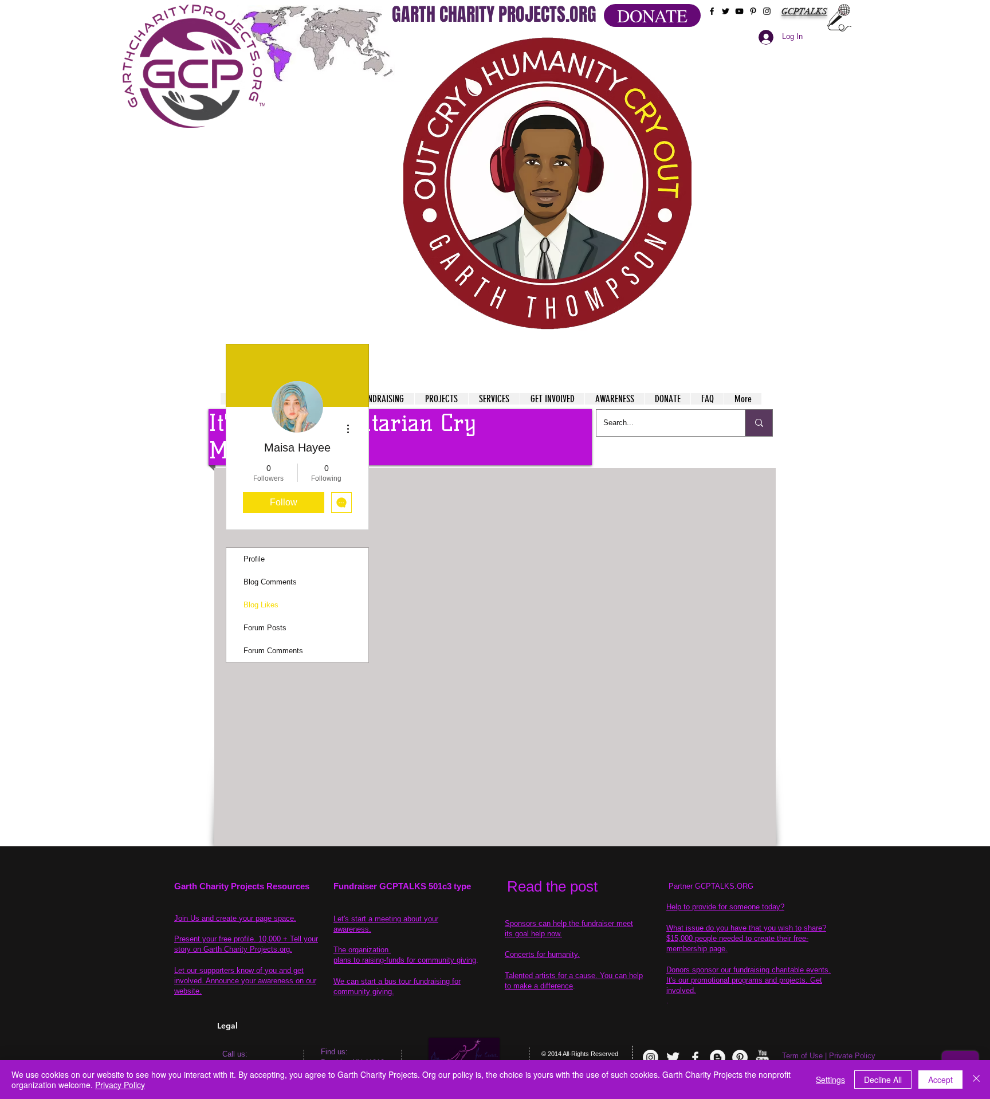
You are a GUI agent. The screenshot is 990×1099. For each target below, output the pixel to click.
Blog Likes (260, 604)
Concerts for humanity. (542, 954)
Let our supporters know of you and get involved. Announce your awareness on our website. (245, 980)
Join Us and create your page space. (235, 918)
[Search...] (758, 423)
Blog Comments (270, 582)
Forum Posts (264, 627)
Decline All (883, 1079)
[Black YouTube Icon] (739, 11)
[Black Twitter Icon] (725, 11)
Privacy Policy (120, 1084)
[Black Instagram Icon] (767, 11)
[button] (547, 183)
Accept (940, 1079)
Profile (254, 559)
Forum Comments (273, 650)
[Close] (976, 1079)
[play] (660, 45)
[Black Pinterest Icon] (753, 11)
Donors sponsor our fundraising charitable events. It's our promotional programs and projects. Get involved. (748, 980)
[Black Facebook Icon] (712, 11)
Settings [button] (830, 1079)
